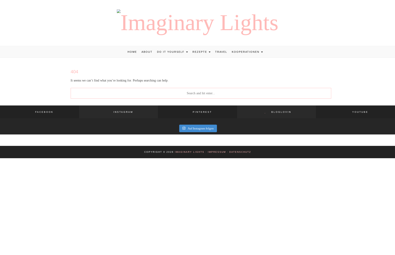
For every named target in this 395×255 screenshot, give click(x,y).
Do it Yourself (171, 51)
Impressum (217, 152)
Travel (221, 51)
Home (132, 51)
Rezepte (200, 51)
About (146, 51)
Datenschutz (240, 152)
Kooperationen (246, 51)
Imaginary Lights (189, 152)
